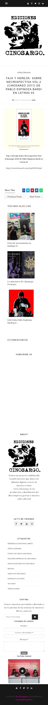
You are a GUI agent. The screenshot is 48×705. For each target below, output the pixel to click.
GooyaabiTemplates (24, 699)
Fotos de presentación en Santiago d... (19, 244)
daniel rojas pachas (22, 100)
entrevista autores (16, 578)
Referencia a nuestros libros (20, 543)
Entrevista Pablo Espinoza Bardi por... (19, 321)
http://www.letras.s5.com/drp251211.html (24, 168)
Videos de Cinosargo (17, 573)
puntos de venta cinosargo (20, 553)
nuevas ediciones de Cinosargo (21, 563)
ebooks (11, 568)
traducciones (14, 589)
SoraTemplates (22, 696)
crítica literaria (23, 72)
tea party (12, 583)
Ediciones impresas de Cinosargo (22, 558)
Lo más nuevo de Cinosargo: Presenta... (20, 283)
